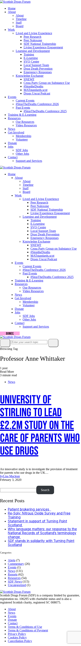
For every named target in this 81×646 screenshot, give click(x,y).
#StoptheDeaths (33, 86)
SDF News (15, 581)
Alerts (11, 560)
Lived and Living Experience (34, 33)
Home (12, 8)
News (11, 129)
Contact (12, 157)
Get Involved (16, 132)
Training (29, 54)
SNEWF (29, 79)
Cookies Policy (17, 637)
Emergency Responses (38, 72)
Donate (12, 143)
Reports (12, 574)
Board (19, 26)
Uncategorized (17, 585)
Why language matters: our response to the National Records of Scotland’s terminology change (42, 533)
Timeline (21, 19)
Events (12, 97)
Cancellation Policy (20, 641)
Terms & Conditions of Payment (28, 630)
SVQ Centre (31, 61)
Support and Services (29, 160)
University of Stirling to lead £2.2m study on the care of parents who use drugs (40, 425)
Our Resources (25, 121)
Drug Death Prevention (38, 68)
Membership (23, 136)
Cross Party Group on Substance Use (47, 82)
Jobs (10, 146)
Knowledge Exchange (29, 75)
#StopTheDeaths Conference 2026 (37, 104)
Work (11, 29)
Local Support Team (36, 65)
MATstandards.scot (35, 90)
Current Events (25, 100)
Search (5, 484)
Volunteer (22, 139)
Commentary (16, 563)
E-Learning (31, 58)
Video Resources (26, 125)
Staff (19, 22)
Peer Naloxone (33, 40)
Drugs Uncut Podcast (37, 93)
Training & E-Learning (22, 114)
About (12, 12)
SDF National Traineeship (40, 43)
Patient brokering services (29, 509)
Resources (14, 118)
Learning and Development (33, 51)
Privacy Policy (17, 634)
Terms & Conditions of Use (25, 626)
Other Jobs (22, 153)
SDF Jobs (22, 150)
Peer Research (32, 36)
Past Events (23, 107)
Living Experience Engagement (43, 47)
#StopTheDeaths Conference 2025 (45, 111)
